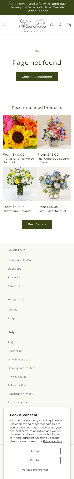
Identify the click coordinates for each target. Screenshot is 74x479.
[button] (52, 25)
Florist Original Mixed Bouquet (18, 160)
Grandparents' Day (20, 260)
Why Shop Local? (19, 359)
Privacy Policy (52, 441)
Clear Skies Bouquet (51, 211)
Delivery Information (21, 368)
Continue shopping (37, 76)
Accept (35, 451)
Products (14, 277)
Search (12, 310)
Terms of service (18, 402)
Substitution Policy (20, 394)
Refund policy (17, 385)
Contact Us (15, 351)
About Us (14, 286)
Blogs (11, 318)
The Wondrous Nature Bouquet (53, 160)
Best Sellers (37, 224)
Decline (35, 460)
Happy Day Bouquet (17, 211)
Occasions (14, 268)
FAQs (11, 342)
